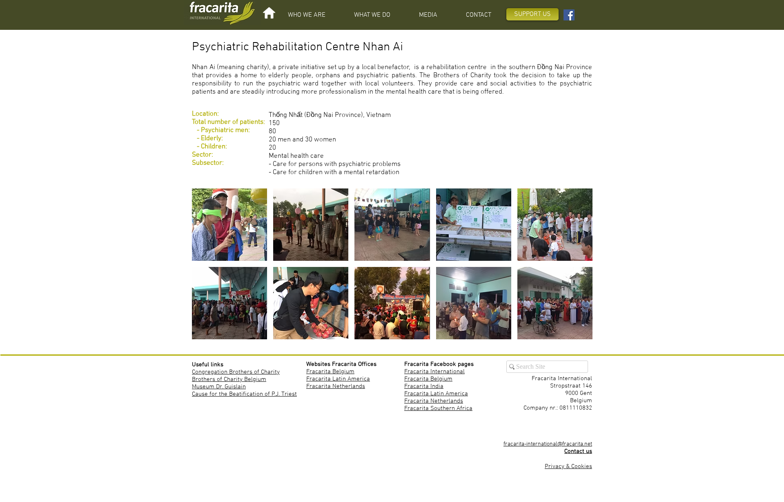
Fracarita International (434, 371)
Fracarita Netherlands (335, 386)
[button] (307, 15)
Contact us (578, 451)
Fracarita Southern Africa (438, 408)
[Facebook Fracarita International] (569, 14)
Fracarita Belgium (330, 371)
